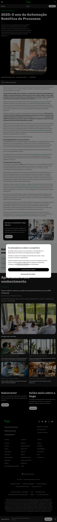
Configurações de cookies (28, 274)
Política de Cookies (22, 264)
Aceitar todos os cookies (28, 269)
